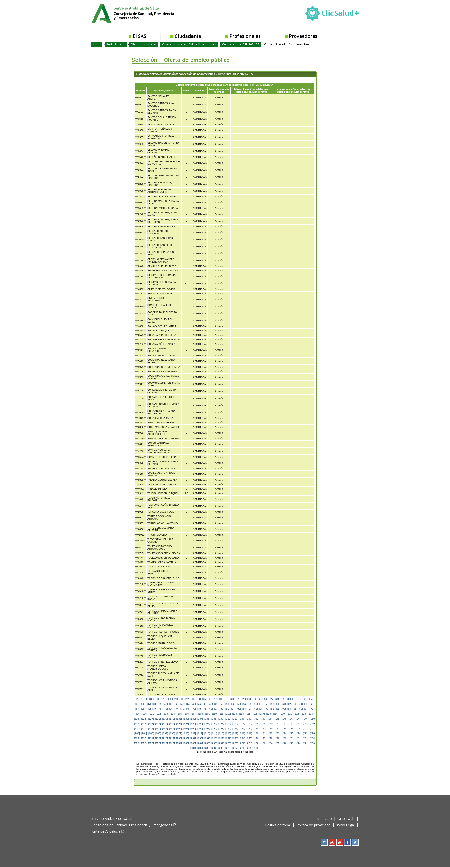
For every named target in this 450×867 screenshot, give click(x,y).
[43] (182, 704)
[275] (277, 743)
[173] (291, 723)
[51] (227, 704)
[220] (256, 733)
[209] (179, 733)
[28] (277, 699)
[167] (249, 723)
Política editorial (278, 824)
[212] (200, 733)
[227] (305, 733)
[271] (249, 743)
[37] (149, 704)
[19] (227, 699)
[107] (194, 714)
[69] (149, 709)
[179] (151, 728)
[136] (214, 718)
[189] (221, 728)
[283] (207, 748)
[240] (214, 738)
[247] (263, 738)
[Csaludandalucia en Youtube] (332, 842)
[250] (284, 738)
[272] (256, 743)
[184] (186, 728)
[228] (312, 733)
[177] (137, 728)
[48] (211, 704)
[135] (207, 718)
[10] (176, 699)
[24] (255, 699)
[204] (144, 733)
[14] (199, 699)
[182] (172, 728)
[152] (144, 723)
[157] (179, 723)
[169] (263, 723)
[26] (266, 699)
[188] (214, 728)
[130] (172, 718)
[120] (282, 714)
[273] (263, 743)
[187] (207, 728)
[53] (239, 704)
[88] (256, 709)
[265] (207, 743)
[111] (221, 714)
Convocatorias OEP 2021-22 (240, 44)
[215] (221, 733)
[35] (137, 704)
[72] (166, 709)
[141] (249, 718)
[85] (239, 709)
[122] (297, 714)
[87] (250, 709)
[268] (228, 743)
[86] (244, 709)
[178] (144, 728)
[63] (295, 704)
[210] (186, 733)
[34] (311, 699)
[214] (214, 733)
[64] (301, 704)
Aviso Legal (345, 824)
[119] (275, 714)
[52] (233, 704)
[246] (256, 738)
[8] (167, 699)
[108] (201, 714)
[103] (166, 714)
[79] (205, 709)
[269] (235, 743)
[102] (158, 714)
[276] (284, 743)
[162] (214, 723)
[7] (163, 699)
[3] (146, 699)
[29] (283, 699)
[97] (306, 709)
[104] (173, 714)
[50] (222, 704)
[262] (186, 743)
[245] (249, 738)
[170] (270, 723)
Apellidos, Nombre (163, 90)
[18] (221, 699)
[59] (272, 704)
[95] (295, 709)
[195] (263, 728)
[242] (228, 738)
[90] (267, 709)
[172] (284, 723)
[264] (200, 743)
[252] (298, 738)
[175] (305, 723)
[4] (150, 699)
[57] (261, 704)
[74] (177, 709)
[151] (137, 723)
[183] (179, 728)
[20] (232, 699)
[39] (160, 704)
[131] (179, 718)
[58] (267, 704)
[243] (235, 738)
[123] (304, 714)
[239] (207, 738)
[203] (137, 733)
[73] (171, 709)
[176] (312, 723)
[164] (228, 723)
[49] (216, 704)
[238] (200, 738)
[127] (151, 718)
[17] (216, 699)
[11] (182, 699)
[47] (205, 704)
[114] (241, 714)
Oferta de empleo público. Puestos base (189, 44)
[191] (235, 728)
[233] (165, 738)
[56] (256, 704)
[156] (172, 723)
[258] (158, 743)
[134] (200, 718)
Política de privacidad (313, 824)
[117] (262, 714)
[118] (269, 714)
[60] (278, 704)
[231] (151, 738)
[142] (256, 718)
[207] (165, 733)
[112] (228, 714)
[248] (270, 738)
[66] (312, 704)
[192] (242, 728)
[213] (207, 733)
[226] (298, 733)
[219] (249, 733)
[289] (249, 748)
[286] (228, 748)
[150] (312, 718)
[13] (193, 699)
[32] (300, 699)
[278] (298, 743)
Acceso (186, 90)
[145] (277, 718)
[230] (144, 738)
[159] (193, 723)
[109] (208, 714)
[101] (151, 714)
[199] (291, 728)
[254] (312, 738)
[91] (272, 709)
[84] (233, 709)
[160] (200, 723)
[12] (187, 699)
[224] (284, 733)
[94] (289, 709)
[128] (158, 718)
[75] (182, 709)
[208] (172, 733)
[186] (200, 728)
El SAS (139, 36)
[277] (291, 743)
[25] (261, 699)
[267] (221, 743)
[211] (193, 733)
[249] (277, 738)
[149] (305, 718)
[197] (277, 728)
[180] (158, 728)
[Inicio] (144, 13)
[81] (216, 709)
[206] (158, 733)
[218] (242, 733)
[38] (154, 704)
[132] (186, 718)
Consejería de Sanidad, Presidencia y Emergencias (131, 824)
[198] (284, 728)
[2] (142, 699)
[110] (215, 714)
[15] (204, 699)
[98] (312, 709)
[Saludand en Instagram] (324, 842)
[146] (284, 718)
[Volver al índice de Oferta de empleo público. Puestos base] (181, 56)
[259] (165, 743)
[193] (249, 728)
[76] (188, 709)
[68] (143, 709)
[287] (235, 748)
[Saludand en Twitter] (355, 842)
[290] (256, 748)
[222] (270, 733)
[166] (242, 723)
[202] (312, 728)
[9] (171, 699)
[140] (242, 718)
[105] (180, 714)
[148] (298, 718)
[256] (144, 743)
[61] (284, 704)
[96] (301, 709)
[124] (311, 714)
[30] (289, 699)
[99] (138, 714)
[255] (137, 743)
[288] (242, 748)
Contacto (324, 818)
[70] (154, 709)
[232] (158, 738)
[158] (186, 723)
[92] (278, 709)
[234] (172, 738)
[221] (263, 733)
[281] (193, 748)
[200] (298, 728)
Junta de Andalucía (105, 831)
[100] (144, 714)
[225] (291, 733)
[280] (312, 743)
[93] (284, 709)
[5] (154, 699)
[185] (193, 728)
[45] (194, 704)
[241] (221, 738)
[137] (221, 718)
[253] (305, 738)
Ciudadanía (188, 36)
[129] (165, 718)
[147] (291, 718)
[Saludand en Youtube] (339, 842)
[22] (244, 699)
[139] (235, 718)
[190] (228, 728)
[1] (137, 699)
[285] (221, 748)
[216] (228, 733)
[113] (235, 714)
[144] (270, 718)
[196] (270, 728)
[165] (235, 723)
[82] (222, 709)
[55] (250, 704)
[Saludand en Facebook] (347, 842)
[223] (277, 733)
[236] (186, 738)
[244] (242, 738)
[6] (159, 699)
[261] (179, 743)
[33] (306, 699)
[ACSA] (91, 839)
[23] (249, 699)
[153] (151, 723)
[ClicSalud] (332, 14)
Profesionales (245, 36)
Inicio (96, 44)
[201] (305, 728)
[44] (188, 704)
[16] (210, 699)
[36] (143, 704)
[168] (256, 723)
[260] (172, 743)
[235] (179, 738)
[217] (235, 733)
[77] (194, 709)
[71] (160, 709)
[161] (207, 723)
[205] (151, 733)
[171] (277, 723)
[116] (255, 714)
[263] (193, 743)
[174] (298, 723)
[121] (289, 714)
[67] (137, 709)
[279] (305, 743)
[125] (137, 718)
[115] (248, 714)
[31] (294, 699)
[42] (177, 704)
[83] (227, 709)
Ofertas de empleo (143, 44)
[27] (272, 699)
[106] (187, 714)
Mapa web (346, 818)
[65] (306, 704)
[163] (221, 723)
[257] (151, 743)
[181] (165, 728)
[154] (158, 723)
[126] (144, 718)
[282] (200, 748)
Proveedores (303, 36)
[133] (193, 718)
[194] (256, 728)
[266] (214, 743)
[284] (214, 748)
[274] (270, 743)
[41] (171, 704)
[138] (228, 718)
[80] (211, 709)
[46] (199, 704)
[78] (199, 709)
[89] (261, 709)
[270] (242, 743)
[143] (263, 718)
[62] (289, 704)
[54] (244, 704)
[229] (137, 738)
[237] (193, 738)
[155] (165, 723)
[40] (166, 704)
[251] (291, 738)
